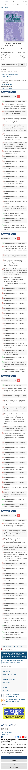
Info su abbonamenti (7, 88)
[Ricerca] (26, 5)
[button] (10, 2)
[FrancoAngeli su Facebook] (1, 729)
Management (6, 671)
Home (2, 7)
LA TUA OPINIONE (7, 732)
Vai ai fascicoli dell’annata (9, 64)
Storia (5, 687)
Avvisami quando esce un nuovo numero (11, 662)
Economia (5, 669)
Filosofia (5, 690)
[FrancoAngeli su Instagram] (5, 729)
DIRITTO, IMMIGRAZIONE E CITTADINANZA (12, 9)
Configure (14, 764)
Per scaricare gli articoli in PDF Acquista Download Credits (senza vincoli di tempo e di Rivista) (14, 655)
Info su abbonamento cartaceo (10, 74)
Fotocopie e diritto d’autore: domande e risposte (13, 695)
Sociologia (6, 677)
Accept (14, 757)
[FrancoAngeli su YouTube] (7, 729)
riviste (6, 7)
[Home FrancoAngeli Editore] (4, 2)
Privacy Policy (14, 767)
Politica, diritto (7, 682)
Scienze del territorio (9, 679)
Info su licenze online (7, 76)
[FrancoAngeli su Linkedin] (3, 729)
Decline (14, 760)
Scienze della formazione (9, 685)
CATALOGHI (5, 734)
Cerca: (2, 5)
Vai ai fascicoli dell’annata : (12, 647)
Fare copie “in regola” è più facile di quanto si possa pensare (15, 700)
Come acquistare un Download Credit (13, 660)
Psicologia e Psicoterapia (9, 674)
